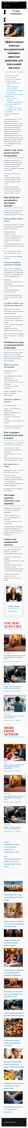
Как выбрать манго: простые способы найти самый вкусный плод (14, 1085)
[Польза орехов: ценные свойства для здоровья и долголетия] (13, 1027)
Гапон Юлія (21, 72)
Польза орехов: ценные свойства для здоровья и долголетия (12, 1043)
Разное (6, 762)
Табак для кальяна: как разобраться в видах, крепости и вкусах (12, 942)
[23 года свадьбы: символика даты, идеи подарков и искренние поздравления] (13, 957)
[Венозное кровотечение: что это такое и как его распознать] (13, 1097)
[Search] (4, 20)
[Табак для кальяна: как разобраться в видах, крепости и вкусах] (13, 933)
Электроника (7, 38)
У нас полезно (16, 12)
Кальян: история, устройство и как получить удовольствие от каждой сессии (14, 924)
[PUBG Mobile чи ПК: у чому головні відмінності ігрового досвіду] (13, 886)
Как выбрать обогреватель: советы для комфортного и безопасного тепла (14, 657)
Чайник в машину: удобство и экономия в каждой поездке (13, 687)
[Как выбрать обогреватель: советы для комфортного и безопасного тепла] (13, 983)
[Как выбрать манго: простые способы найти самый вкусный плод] (13, 1075)
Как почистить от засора (14, 108)
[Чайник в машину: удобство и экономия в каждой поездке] (13, 1005)
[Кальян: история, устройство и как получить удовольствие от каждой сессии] (13, 910)
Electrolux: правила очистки (14, 102)
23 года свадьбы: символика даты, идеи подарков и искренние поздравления (14, 766)
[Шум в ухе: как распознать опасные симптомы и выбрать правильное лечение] (13, 1053)
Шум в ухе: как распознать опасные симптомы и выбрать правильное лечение (14, 1064)
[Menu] (5, 12)
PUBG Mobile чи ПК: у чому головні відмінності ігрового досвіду (13, 897)
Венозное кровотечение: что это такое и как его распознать (13, 1109)
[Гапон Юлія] (14, 594)
